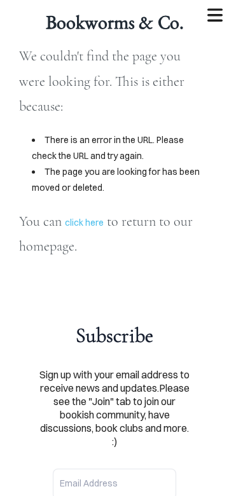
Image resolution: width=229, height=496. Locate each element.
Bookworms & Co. (115, 22)
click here (84, 222)
